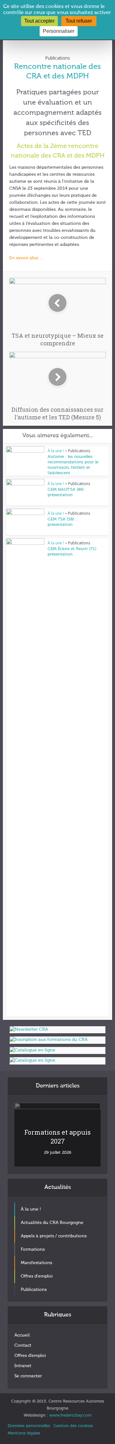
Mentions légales (24, 1433)
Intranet (22, 1366)
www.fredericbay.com (70, 1415)
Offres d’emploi (30, 1355)
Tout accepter (39, 21)
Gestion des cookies (73, 1426)
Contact (22, 1345)
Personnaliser (58, 31)
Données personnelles (29, 1426)
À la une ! (56, 450)
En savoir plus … (26, 258)
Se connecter (28, 1376)
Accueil (22, 1335)
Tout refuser (78, 21)
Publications (57, 58)
